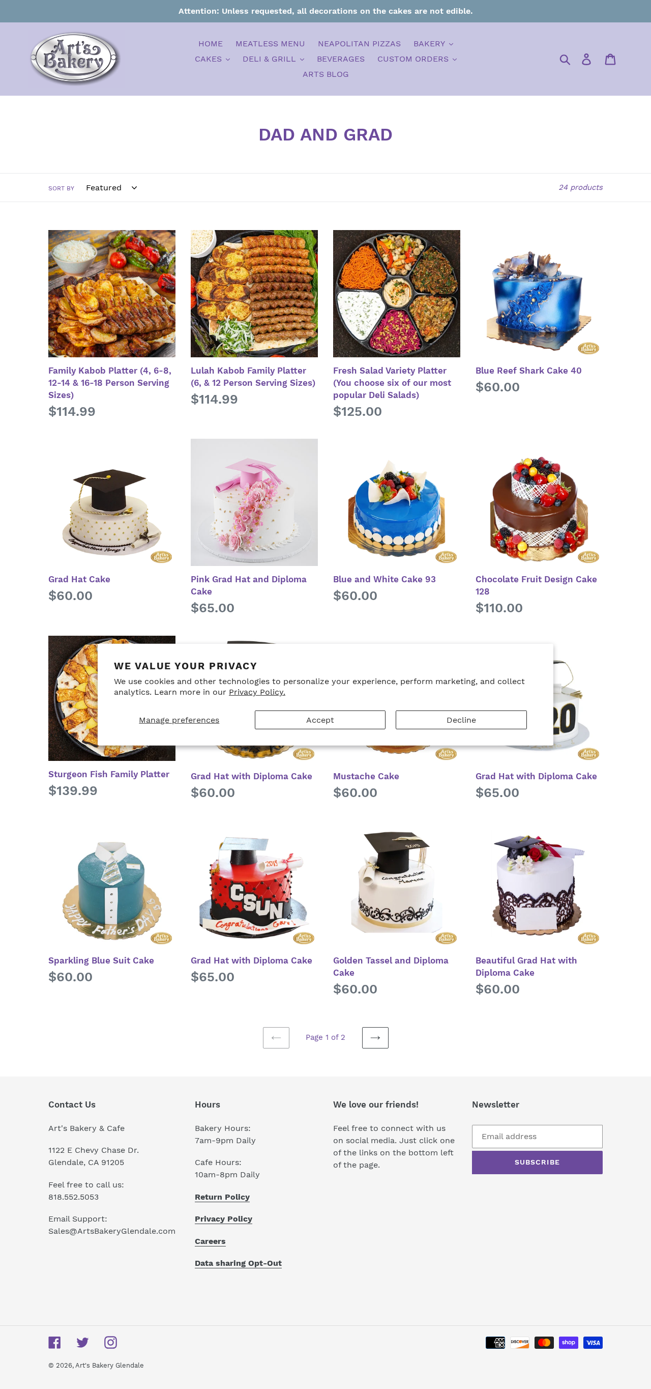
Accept (320, 720)
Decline (461, 720)
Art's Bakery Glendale (109, 1365)
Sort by (61, 188)
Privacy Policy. (257, 692)
